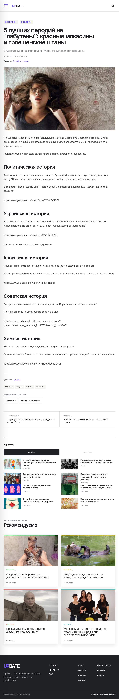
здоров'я (82, 669)
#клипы (29, 386)
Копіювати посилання (30, 400)
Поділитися (11, 400)
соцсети (26, 22)
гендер (100, 674)
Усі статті (53, 665)
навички (101, 669)
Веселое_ (10, 22)
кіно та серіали (104, 665)
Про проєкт (54, 669)
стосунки (82, 674)
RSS (51, 674)
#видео (19, 386)
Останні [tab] (31, 452)
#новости (40, 386)
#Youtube (9, 386)
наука (80, 665)
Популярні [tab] (87, 452)
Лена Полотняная (21, 60)
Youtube (17, 379)
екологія (81, 679)
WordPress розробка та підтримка (103, 694)
